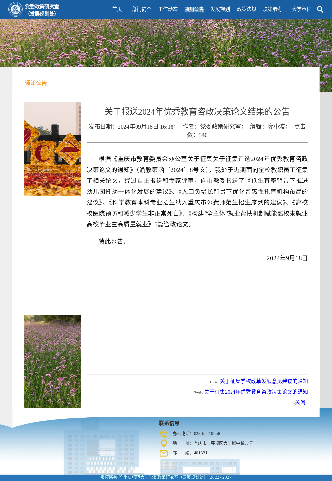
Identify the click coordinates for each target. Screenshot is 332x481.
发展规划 (220, 9)
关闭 (300, 402)
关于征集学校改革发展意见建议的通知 (264, 381)
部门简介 (141, 9)
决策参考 (272, 9)
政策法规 (246, 9)
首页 (117, 9)
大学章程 (301, 9)
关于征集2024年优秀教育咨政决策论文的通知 (256, 392)
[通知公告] (36, 79)
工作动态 (168, 9)
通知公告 (194, 9)
